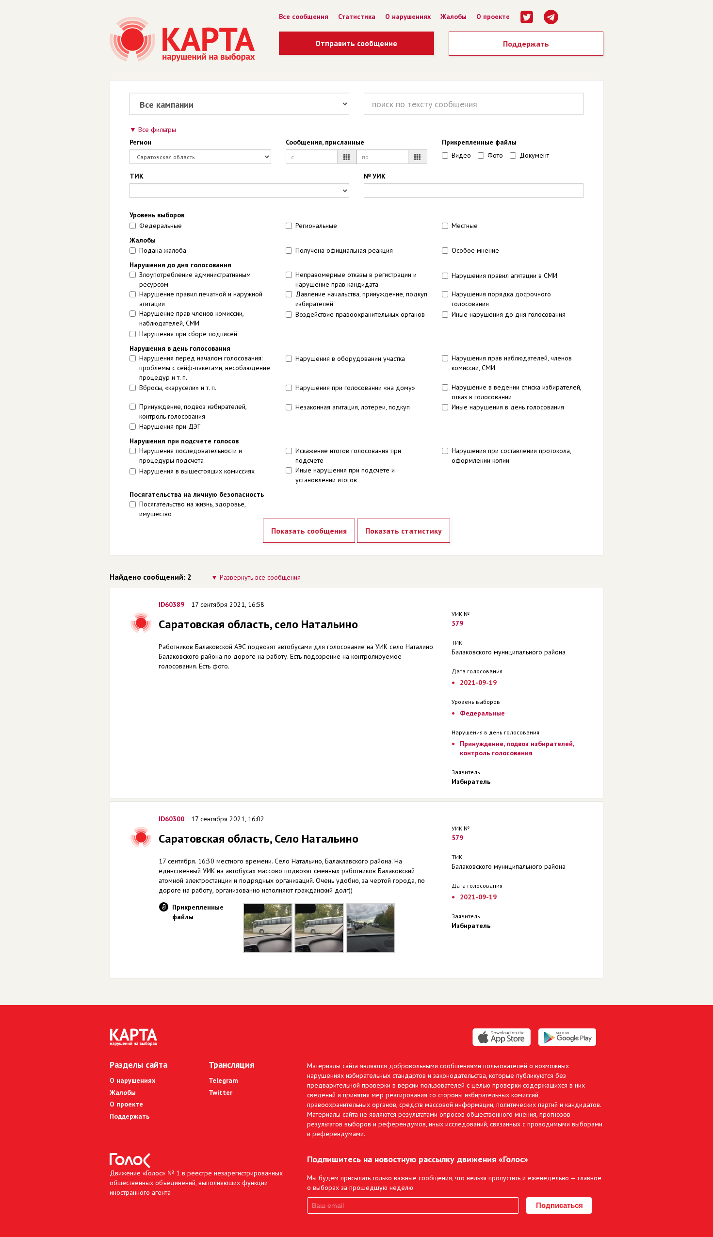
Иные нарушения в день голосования (508, 407)
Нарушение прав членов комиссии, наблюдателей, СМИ (191, 318)
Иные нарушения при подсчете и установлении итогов (345, 475)
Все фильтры (157, 129)
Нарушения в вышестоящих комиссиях (197, 471)
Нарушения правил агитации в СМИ (504, 275)
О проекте (493, 16)
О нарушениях (408, 16)
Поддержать (526, 44)
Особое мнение (475, 250)
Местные (465, 225)
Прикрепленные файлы (479, 142)
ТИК (137, 176)
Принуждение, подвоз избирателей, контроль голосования (192, 411)
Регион (140, 142)
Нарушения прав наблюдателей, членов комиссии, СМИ (512, 363)
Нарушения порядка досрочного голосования (501, 299)
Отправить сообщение (356, 43)
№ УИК (375, 176)
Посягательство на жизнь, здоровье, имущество (192, 509)
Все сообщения (303, 16)
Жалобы (453, 16)
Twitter (220, 1092)
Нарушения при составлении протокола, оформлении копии (511, 455)
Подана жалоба (162, 250)
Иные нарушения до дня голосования (509, 314)
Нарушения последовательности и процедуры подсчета (190, 455)
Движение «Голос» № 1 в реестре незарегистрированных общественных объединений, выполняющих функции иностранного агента (196, 1183)
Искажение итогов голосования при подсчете (348, 455)
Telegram (223, 1080)
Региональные (316, 225)
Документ (534, 155)
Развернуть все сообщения (260, 577)
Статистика (356, 16)
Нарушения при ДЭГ (169, 426)
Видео (461, 155)
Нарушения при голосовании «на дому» (355, 387)
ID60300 (171, 818)
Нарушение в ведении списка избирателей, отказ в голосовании (516, 392)
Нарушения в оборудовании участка (350, 358)
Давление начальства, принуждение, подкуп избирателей (361, 299)
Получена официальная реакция (344, 250)
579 (457, 623)
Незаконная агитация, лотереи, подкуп (352, 407)
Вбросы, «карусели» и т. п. (177, 387)
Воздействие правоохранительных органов (360, 314)
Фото (495, 155)
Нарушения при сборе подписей (188, 333)
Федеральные (160, 225)
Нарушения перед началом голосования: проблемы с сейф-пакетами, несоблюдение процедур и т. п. (204, 368)
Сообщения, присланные (325, 142)
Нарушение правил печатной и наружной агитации (200, 299)
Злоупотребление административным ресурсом (195, 279)
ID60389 (171, 604)
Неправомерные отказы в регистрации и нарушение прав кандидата (356, 279)
